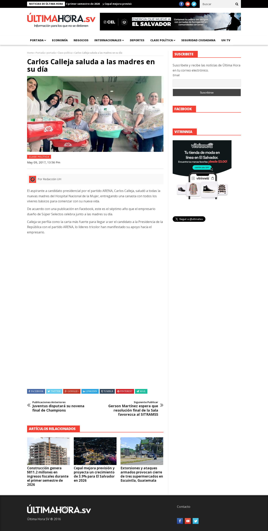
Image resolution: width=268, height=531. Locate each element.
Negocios (81, 40)
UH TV (225, 40)
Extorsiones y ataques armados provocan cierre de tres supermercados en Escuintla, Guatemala (141, 474)
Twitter (56, 391)
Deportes (137, 40)
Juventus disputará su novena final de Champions (58, 406)
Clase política (161, 40)
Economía (60, 40)
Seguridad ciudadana (198, 40)
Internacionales (107, 40)
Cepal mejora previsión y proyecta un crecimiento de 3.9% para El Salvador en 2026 (94, 474)
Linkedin (91, 391)
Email (176, 75)
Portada (40, 52)
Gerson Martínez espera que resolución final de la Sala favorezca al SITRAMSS (133, 408)
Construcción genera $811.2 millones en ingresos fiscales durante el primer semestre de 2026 (47, 476)
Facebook (37, 391)
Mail (143, 391)
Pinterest (126, 391)
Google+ (73, 391)
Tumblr (108, 391)
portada (37, 40)
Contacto (183, 506)
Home (30, 52)
